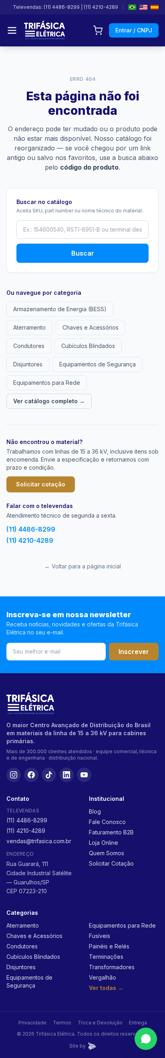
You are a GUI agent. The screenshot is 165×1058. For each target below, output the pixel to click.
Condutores (28, 345)
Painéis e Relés (109, 946)
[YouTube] (84, 775)
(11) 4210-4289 (101, 7)
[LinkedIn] (66, 775)
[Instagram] (13, 775)
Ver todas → (106, 987)
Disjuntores (27, 364)
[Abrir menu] (12, 30)
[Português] (132, 7)
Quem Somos (106, 853)
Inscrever (134, 652)
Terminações (106, 956)
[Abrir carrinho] (98, 30)
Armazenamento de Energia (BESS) (60, 309)
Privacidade (32, 1023)
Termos (62, 1023)
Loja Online (103, 842)
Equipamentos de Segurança (97, 364)
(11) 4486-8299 (62, 7)
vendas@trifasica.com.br (38, 841)
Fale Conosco (107, 821)
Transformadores (112, 967)
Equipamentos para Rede (46, 382)
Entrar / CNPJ (133, 30)
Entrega (138, 1023)
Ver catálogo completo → (49, 401)
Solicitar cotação (40, 484)
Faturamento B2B (111, 832)
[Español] (155, 7)
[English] (143, 7)
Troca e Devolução (100, 1023)
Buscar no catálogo (44, 201)
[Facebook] (31, 775)
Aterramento (29, 327)
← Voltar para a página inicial (82, 566)
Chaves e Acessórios (90, 327)
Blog (95, 811)
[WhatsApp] (146, 1039)
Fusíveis (99, 935)
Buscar (82, 253)
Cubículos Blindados (88, 345)
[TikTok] (49, 775)
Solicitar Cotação (111, 863)
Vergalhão (102, 977)
